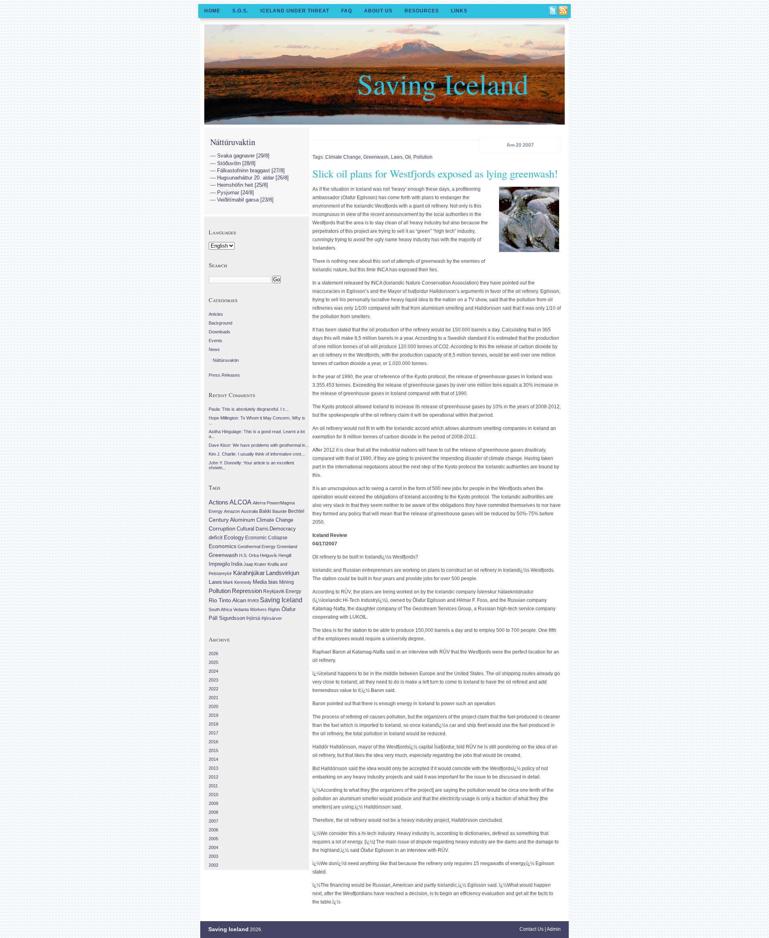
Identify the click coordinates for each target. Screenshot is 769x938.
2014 (213, 759)
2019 (213, 715)
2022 (213, 688)
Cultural (245, 529)
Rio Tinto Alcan (227, 600)
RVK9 (253, 600)
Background (220, 323)
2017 (213, 732)
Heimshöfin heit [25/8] (242, 185)
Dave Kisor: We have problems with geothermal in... (259, 445)
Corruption (222, 528)
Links (459, 11)
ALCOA (240, 502)
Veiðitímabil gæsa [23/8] (245, 200)
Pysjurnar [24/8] (235, 193)
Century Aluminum (232, 519)
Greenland (287, 546)
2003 (213, 856)
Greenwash (376, 157)
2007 (213, 821)
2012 (213, 777)
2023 (213, 680)
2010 (213, 794)
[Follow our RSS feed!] (563, 11)
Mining (286, 582)
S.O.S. (240, 11)
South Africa (220, 609)
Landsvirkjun (282, 572)
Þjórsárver (272, 618)
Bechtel (296, 511)
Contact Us (531, 929)
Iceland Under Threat (294, 11)
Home (212, 11)
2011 (213, 785)
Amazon (232, 511)
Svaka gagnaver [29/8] (243, 156)
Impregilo (219, 564)
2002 (213, 865)
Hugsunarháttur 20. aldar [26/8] (253, 178)
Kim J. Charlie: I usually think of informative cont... (257, 454)
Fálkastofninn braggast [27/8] (251, 170)
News (214, 349)
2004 (213, 847)
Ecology (234, 537)
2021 (213, 697)
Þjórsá (253, 618)
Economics (222, 546)
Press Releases (224, 375)
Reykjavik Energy (282, 591)
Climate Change (343, 157)
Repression (247, 590)
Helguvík (268, 555)
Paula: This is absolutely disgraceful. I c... (249, 409)
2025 (213, 662)
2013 (213, 768)
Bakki (265, 511)
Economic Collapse (266, 538)
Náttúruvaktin (232, 141)
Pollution (423, 157)
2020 (213, 706)
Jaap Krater (255, 564)
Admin (554, 929)
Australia (249, 511)
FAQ (346, 11)
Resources (422, 11)
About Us (378, 11)
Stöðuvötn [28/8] (236, 163)
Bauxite (279, 511)
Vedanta (241, 609)
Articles (216, 314)
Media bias (265, 582)
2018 (213, 724)
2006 (213, 829)
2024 (213, 671)
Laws (397, 157)
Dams (262, 528)
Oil (408, 157)
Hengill (284, 555)
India (236, 564)
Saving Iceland (443, 83)
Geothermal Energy (257, 546)
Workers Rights (265, 609)
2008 (213, 812)
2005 (213, 838)
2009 (213, 803)
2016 (213, 741)
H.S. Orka (249, 555)
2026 (213, 653)
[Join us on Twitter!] (553, 11)
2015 (213, 750)
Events (215, 340)
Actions (218, 502)
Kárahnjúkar (249, 573)
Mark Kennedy (237, 582)
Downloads (219, 331)
